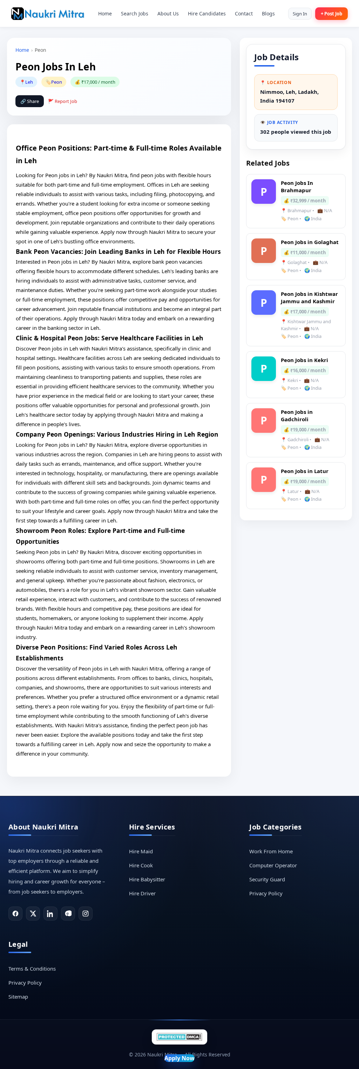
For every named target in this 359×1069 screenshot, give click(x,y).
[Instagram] (86, 914)
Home (105, 13)
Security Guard (267, 879)
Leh (29, 82)
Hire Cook (141, 865)
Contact (244, 13)
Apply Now (179, 1058)
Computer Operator (273, 865)
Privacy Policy (266, 893)
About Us (168, 13)
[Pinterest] (68, 914)
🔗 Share (29, 101)
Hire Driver (142, 893)
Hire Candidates (207, 13)
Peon (56, 82)
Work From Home (271, 851)
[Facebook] (15, 914)
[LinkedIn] (50, 914)
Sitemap (18, 996)
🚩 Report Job (62, 101)
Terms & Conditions (32, 968)
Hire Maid (141, 851)
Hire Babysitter (147, 879)
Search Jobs (134, 13)
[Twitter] (33, 914)
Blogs (268, 13)
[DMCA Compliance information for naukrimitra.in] (179, 1036)
